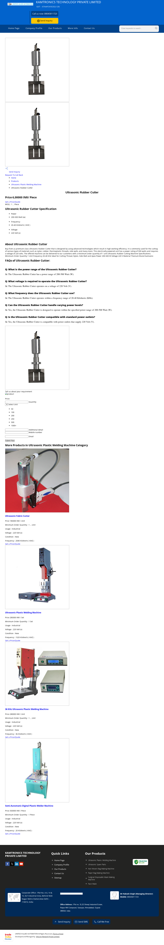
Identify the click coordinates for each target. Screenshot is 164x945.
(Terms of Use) (58, 934)
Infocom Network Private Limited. (48, 937)
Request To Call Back (14, 175)
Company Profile (34, 28)
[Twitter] (12, 865)
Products (15, 181)
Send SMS (83, 921)
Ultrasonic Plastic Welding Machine (26, 184)
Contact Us (89, 28)
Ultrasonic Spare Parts (97, 864)
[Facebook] (7, 865)
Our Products (55, 28)
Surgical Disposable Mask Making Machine (101, 878)
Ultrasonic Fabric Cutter (17, 516)
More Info (73, 28)
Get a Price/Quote (12, 202)
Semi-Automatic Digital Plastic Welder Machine (29, 805)
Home (13, 178)
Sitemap (57, 877)
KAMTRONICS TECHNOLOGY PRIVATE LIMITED (68, 4)
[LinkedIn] (17, 865)
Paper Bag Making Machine (99, 873)
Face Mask (92, 884)
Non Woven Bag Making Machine (101, 868)
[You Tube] (21, 865)
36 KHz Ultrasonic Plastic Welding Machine (26, 709)
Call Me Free (103, 921)
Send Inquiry (46, 20)
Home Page (13, 28)
